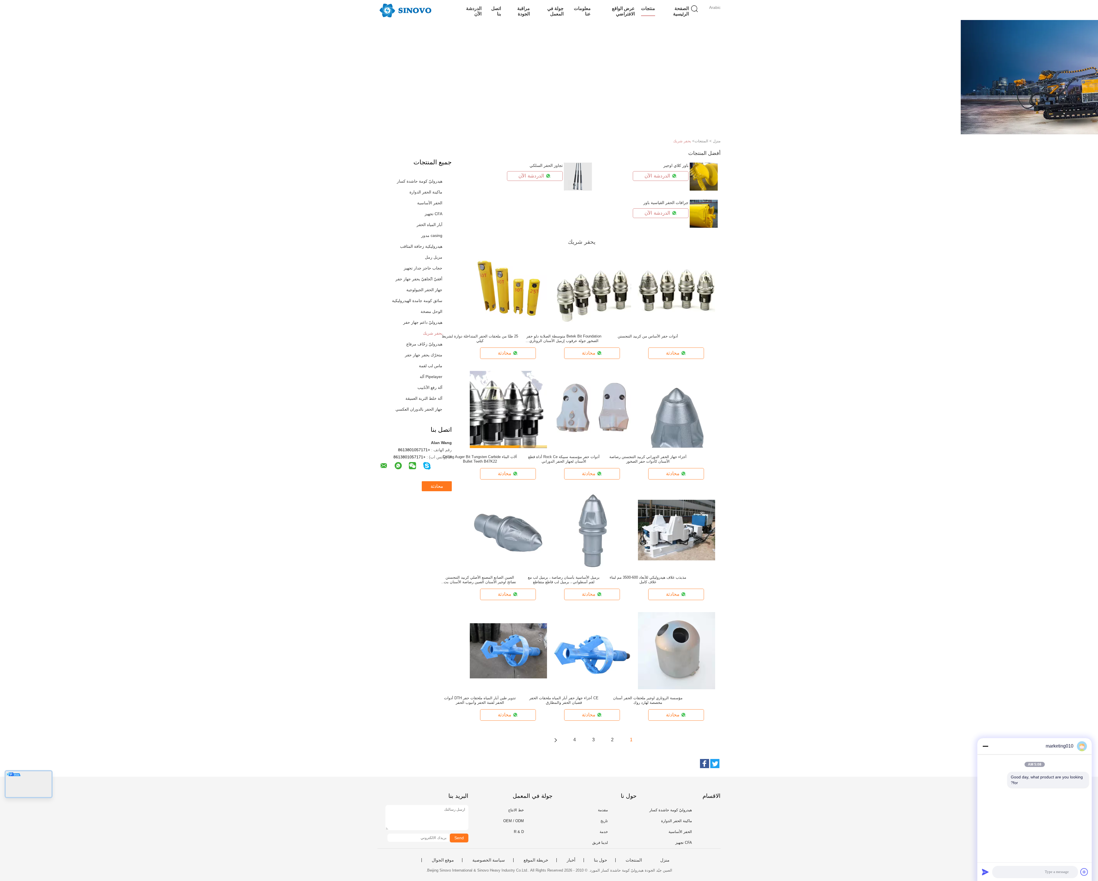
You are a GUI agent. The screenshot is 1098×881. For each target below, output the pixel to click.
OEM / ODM (513, 821)
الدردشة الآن (474, 11)
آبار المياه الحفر (429, 224)
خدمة (604, 832)
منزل (664, 860)
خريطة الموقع (536, 860)
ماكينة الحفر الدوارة (425, 192)
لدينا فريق (600, 842)
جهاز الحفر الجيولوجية (424, 289)
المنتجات (634, 860)
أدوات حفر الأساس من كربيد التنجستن (648, 336)
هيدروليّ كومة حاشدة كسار (419, 181)
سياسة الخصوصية (488, 860)
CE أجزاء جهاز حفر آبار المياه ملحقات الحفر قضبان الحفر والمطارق (563, 700)
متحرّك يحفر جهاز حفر (423, 355)
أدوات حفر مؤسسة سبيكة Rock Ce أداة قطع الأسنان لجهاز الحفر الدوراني (564, 459)
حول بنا (600, 860)
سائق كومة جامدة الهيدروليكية (417, 300)
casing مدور (431, 235)
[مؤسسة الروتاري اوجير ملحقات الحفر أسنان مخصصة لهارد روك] (676, 650)
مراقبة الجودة (523, 11)
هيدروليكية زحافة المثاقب (421, 246)
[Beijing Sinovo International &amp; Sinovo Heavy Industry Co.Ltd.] (405, 10)
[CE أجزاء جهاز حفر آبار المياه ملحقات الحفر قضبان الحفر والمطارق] (592, 650)
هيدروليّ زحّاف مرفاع (424, 344)
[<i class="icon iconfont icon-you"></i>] (555, 740)
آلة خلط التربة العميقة (423, 398)
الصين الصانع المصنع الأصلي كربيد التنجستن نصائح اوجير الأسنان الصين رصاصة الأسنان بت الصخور (480, 579)
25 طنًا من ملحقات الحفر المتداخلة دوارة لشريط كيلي (480, 338)
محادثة (437, 486)
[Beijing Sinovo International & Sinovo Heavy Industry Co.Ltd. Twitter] (714, 763)
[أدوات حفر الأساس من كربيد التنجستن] (676, 288)
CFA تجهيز (433, 213)
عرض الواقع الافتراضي (623, 11)
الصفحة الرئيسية (681, 11)
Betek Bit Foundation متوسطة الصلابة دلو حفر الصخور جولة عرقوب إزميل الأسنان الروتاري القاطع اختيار (563, 338)
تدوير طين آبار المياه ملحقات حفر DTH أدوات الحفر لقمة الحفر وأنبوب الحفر (480, 700)
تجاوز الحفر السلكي (546, 165)
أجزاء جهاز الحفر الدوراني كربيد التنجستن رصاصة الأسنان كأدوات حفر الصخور (648, 459)
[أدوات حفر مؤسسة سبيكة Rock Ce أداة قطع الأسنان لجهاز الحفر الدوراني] (592, 409)
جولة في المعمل (555, 11)
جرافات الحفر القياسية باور (666, 202)
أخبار (571, 860)
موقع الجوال (443, 860)
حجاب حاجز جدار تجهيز (423, 268)
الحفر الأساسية (429, 203)
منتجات (648, 8)
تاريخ (604, 821)
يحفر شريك (682, 141)
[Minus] (985, 746)
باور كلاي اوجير (676, 165)
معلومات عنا (582, 11)
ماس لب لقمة (430, 365)
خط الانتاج (516, 810)
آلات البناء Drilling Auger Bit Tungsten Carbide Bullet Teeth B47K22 (480, 459)
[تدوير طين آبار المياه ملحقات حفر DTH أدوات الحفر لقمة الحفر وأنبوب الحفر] (508, 650)
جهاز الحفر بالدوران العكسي (418, 409)
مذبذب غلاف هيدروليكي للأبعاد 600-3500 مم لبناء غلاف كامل (648, 579)
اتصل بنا (496, 11)
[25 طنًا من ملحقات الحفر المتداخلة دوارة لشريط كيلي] (508, 288)
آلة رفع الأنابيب (429, 387)
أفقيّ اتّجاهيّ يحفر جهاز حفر (418, 279)
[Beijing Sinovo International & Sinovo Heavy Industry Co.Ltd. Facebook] (704, 763)
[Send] (985, 872)
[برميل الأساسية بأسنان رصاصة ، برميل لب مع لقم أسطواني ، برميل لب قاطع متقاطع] (592, 530)
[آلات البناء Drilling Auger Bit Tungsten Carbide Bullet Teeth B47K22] (508, 409)
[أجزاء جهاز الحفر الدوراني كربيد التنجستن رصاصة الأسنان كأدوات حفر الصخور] (676, 409)
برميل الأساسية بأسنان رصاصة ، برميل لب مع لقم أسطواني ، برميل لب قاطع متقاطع (564, 579)
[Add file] (1084, 872)
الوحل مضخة (431, 311)
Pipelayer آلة (431, 376)
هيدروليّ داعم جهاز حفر (422, 322)
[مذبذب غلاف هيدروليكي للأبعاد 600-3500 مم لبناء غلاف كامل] (676, 530)
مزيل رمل (433, 257)
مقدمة (603, 810)
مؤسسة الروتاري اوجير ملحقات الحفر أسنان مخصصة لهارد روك (648, 700)
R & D (519, 832)
